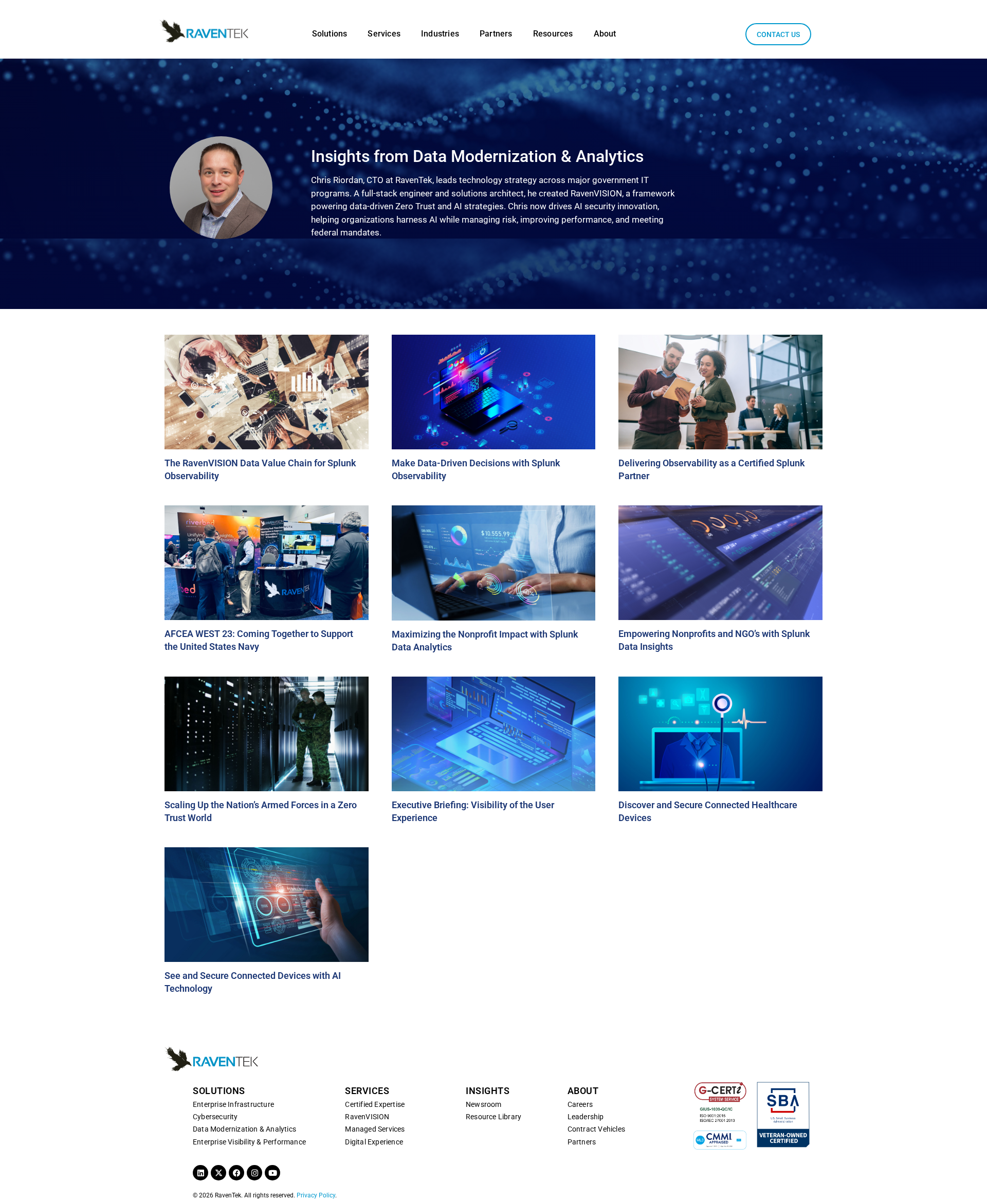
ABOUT (583, 1090)
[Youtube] (272, 1172)
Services (384, 34)
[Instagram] (254, 1172)
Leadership (586, 1117)
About (605, 34)
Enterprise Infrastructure (233, 1104)
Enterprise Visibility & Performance (249, 1142)
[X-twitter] (218, 1172)
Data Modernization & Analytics (244, 1129)
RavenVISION (367, 1117)
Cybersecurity (215, 1117)
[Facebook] (236, 1172)
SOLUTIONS (219, 1090)
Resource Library (493, 1117)
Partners (496, 34)
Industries (440, 34)
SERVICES (367, 1090)
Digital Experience (374, 1142)
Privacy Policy (316, 1195)
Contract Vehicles (596, 1129)
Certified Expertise (375, 1104)
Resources (553, 34)
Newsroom (484, 1104)
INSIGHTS (487, 1090)
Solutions (330, 34)
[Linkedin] (200, 1172)
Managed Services (375, 1129)
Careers (580, 1104)
